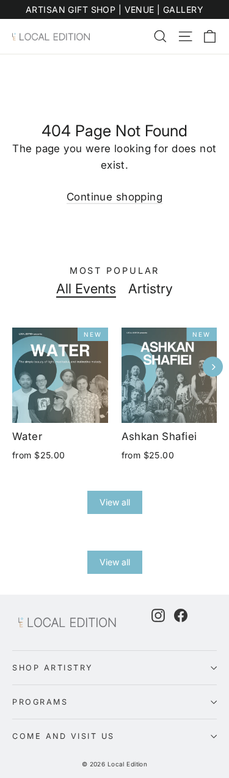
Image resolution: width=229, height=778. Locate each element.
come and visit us (63, 736)
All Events (86, 288)
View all (115, 502)
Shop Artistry (52, 667)
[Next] (213, 367)
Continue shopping (114, 197)
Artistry (150, 288)
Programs (40, 701)
